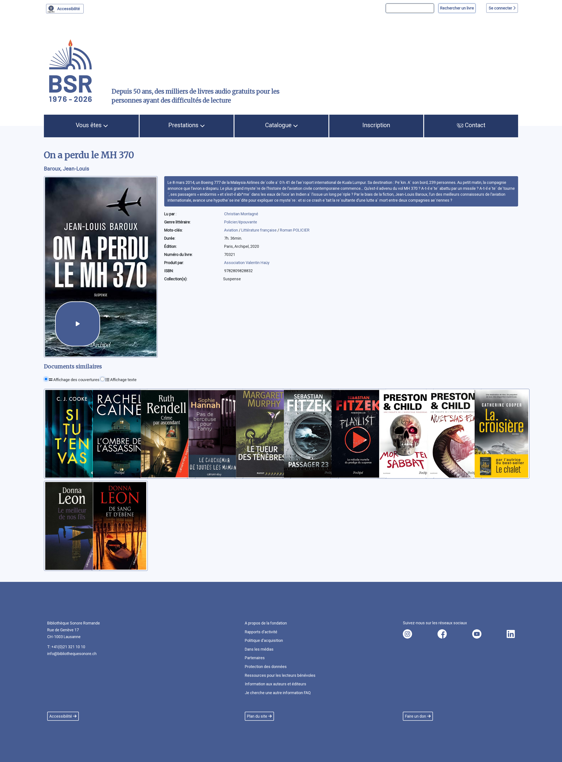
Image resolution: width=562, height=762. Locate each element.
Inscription (376, 125)
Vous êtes (89, 125)
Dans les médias (259, 649)
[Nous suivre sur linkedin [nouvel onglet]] (511, 634)
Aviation (231, 230)
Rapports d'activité (261, 632)
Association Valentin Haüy (247, 262)
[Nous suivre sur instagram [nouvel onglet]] (407, 634)
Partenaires (255, 657)
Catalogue (279, 125)
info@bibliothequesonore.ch (72, 653)
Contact (474, 125)
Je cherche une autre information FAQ (278, 692)
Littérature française (259, 230)
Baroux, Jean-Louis (66, 169)
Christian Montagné (241, 214)
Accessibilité (68, 8)
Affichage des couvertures (75, 379)
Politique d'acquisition (264, 640)
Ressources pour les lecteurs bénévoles (280, 675)
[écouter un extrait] (77, 323)
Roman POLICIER (295, 230)
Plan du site (257, 716)
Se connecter (501, 8)
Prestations (184, 125)
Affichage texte (123, 379)
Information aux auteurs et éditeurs (275, 684)
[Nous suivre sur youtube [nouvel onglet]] (476, 634)
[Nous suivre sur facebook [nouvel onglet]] (442, 634)
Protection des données (266, 666)
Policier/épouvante (240, 222)
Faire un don (415, 716)
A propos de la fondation (266, 623)
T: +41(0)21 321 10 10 (66, 646)
